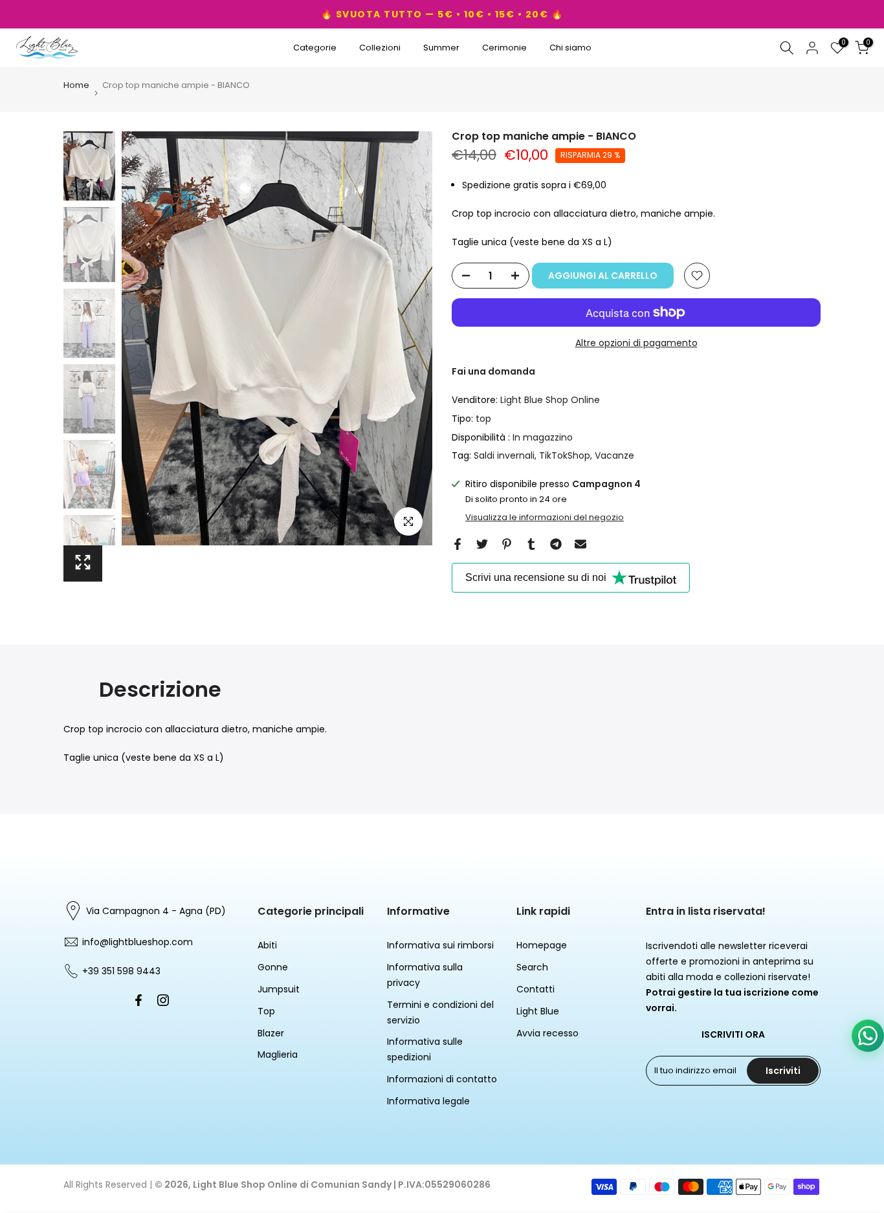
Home (76, 86)
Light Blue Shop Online (550, 399)
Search (532, 967)
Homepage (541, 945)
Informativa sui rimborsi (440, 945)
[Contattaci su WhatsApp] (868, 1036)
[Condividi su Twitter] (482, 544)
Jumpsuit (279, 989)
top (483, 418)
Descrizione (160, 690)
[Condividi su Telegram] (556, 544)
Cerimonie (504, 47)
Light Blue (537, 1011)
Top (266, 1011)
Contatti (535, 989)
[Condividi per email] (580, 544)
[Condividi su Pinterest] (507, 544)
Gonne (273, 967)
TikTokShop (564, 455)
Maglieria (278, 1054)
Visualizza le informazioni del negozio (544, 517)
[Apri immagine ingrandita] (82, 563)
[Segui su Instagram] (163, 1000)
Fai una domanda (493, 371)
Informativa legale (428, 1101)
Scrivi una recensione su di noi (535, 577)
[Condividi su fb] (457, 544)
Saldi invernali (504, 455)
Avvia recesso (547, 1033)
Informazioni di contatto (442, 1079)
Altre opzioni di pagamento (636, 342)
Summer (441, 47)
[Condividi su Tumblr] (531, 544)
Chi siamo (570, 47)
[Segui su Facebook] (138, 1000)
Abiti (267, 945)
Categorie (315, 47)
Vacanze (614, 455)
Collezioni (380, 47)
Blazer (271, 1033)
